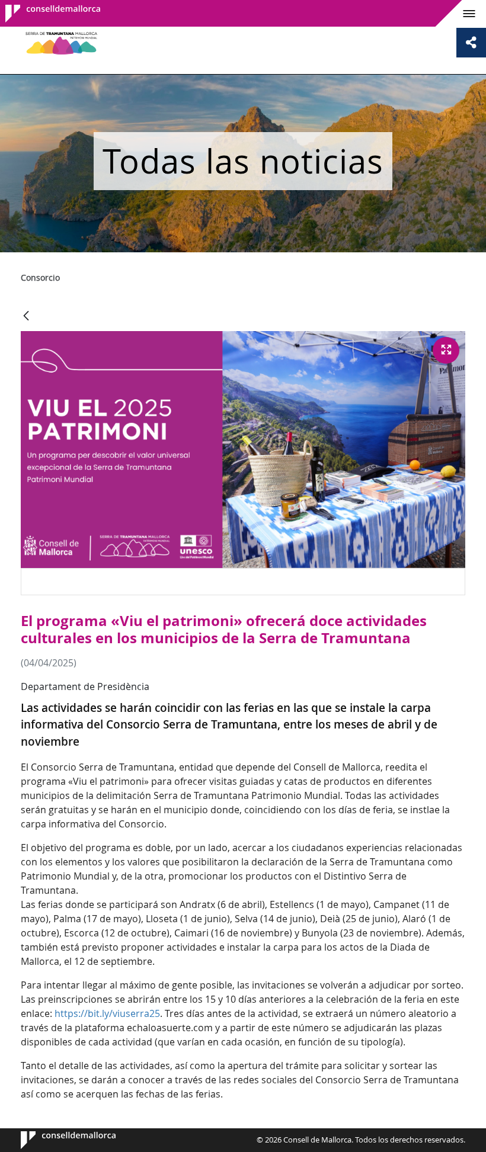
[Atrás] (26, 316)
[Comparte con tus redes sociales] (471, 42)
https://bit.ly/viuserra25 (107, 1013)
